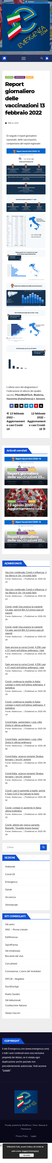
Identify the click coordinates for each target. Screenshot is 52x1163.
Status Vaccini (12, 1013)
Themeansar (26, 1129)
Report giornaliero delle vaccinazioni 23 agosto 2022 (24, 477)
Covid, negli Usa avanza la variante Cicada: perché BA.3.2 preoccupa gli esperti (24, 609)
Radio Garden (12, 994)
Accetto (26, 1155)
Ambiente (10, 866)
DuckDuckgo (12, 986)
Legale (6, 1070)
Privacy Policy (22, 1136)
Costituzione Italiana (16, 1005)
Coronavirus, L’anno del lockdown (23, 971)
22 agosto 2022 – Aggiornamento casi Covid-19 (24, 508)
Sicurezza (10, 897)
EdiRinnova (11, 937)
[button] (42, 58)
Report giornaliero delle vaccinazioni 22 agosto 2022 (24, 540)
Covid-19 (9, 77)
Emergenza (19, 77)
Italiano (30, 2)
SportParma (11, 945)
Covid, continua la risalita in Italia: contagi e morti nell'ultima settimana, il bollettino (25, 684)
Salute (30, 77)
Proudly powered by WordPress (18, 1125)
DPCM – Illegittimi (14, 979)
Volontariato (11, 905)
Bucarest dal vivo (14, 956)
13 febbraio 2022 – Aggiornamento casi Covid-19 (15, 421)
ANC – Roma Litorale (16, 929)
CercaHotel (11, 963)
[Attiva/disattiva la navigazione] (23, 58)
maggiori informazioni (30, 1151)
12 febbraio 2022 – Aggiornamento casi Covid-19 (36, 421)
